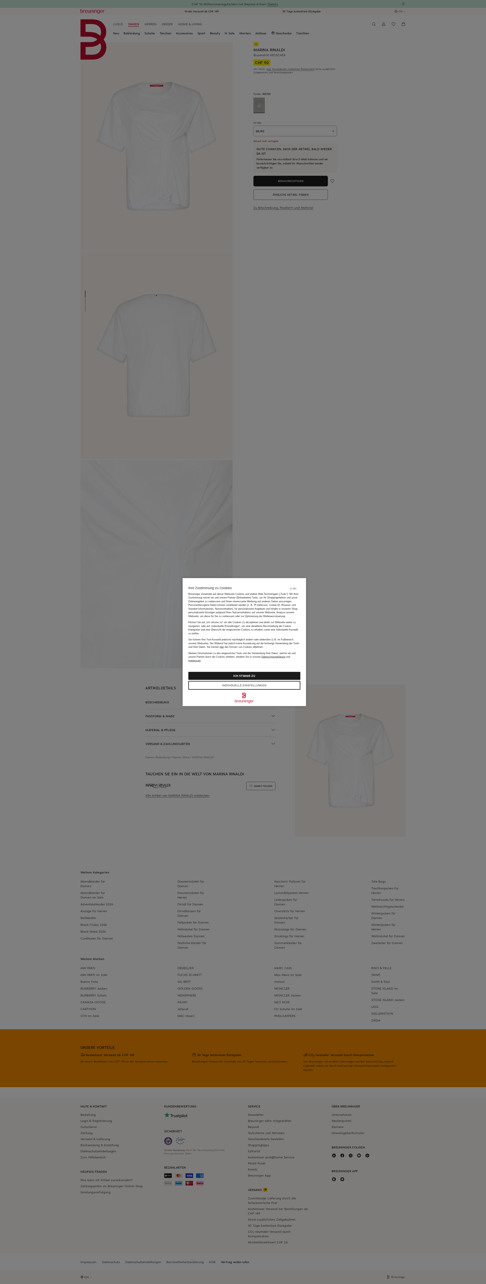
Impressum (194, 660)
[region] (244, 642)
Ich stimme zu (244, 676)
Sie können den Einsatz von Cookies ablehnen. (235, 647)
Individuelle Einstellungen (244, 685)
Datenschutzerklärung (273, 656)
